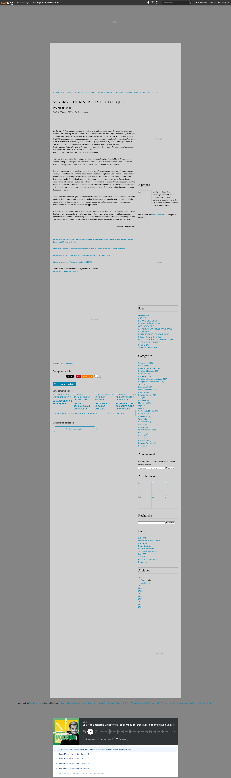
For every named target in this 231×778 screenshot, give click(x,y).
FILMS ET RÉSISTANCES (149, 323)
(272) (147, 366)
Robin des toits (144, 546)
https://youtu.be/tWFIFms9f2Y (65, 271)
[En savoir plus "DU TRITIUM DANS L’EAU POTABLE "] (145, 488)
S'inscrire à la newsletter (64, 384)
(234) (149, 368)
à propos (122, 739)
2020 (140, 596)
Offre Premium (162, 703)
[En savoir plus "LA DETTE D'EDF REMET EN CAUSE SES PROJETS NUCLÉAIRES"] (145, 502)
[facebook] (148, 2)
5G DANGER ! (144, 315)
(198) (144, 376)
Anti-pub (141, 557)
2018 (140, 601)
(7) (142, 419)
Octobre (144, 580)
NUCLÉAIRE (143, 331)
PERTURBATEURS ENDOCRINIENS (153, 334)
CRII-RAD (142, 538)
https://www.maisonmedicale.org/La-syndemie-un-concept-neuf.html (81, 255)
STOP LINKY (143, 345)
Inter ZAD (142, 554)
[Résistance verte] (145, 197)
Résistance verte (158, 214)
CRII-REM (142, 543)
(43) (142, 398)
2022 (140, 591)
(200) (144, 374)
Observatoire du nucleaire (149, 541)
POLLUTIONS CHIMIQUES (149, 337)
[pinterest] (157, 2)
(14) (144, 416)
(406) (146, 363)
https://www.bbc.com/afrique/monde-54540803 (72, 262)
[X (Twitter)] (152, 2)
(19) (143, 414)
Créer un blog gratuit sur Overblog (73, 703)
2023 (140, 588)
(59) (147, 390)
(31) (148, 411)
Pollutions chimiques (123, 92)
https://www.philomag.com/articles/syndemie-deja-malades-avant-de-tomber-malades (89, 249)
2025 (140, 577)
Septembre (145, 583)
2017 (140, 604)
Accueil (56, 92)
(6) (145, 422)
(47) (147, 395)
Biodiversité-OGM (104, 92)
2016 (140, 607)
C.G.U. (125, 703)
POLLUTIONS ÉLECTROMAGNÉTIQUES (155, 339)
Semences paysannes (147, 551)
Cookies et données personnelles (182, 703)
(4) (143, 427)
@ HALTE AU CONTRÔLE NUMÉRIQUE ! (155, 329)
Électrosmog (66, 92)
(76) (145, 387)
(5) (142, 424)
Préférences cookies (205, 703)
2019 (140, 599)
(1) (144, 438)
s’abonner (92, 739)
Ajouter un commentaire (74, 429)
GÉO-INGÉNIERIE (146, 326)
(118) (141, 384)
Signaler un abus (114, 703)
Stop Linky (89, 92)
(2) (143, 432)
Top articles (92, 703)
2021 (140, 593)
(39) (143, 400)
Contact (156, 92)
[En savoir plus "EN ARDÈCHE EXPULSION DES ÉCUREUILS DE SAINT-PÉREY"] (158, 488)
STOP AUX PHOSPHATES (149, 342)
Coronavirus (139, 92)
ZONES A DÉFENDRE (147, 347)
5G (148, 92)
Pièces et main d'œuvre (148, 559)
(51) (143, 392)
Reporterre (142, 562)
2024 (140, 585)
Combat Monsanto (146, 549)
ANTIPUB (142, 318)
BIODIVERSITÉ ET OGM (148, 321)
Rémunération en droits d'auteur (142, 703)
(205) (148, 371)
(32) (143, 408)
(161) (152, 379)
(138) (151, 382)
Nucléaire (79, 92)
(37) (144, 403)
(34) (142, 406)
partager (107, 739)
